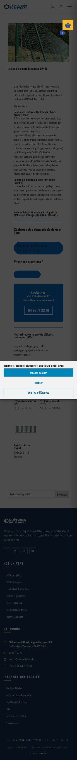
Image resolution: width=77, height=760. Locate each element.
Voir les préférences (38, 392)
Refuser (39, 382)
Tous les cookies (38, 372)
